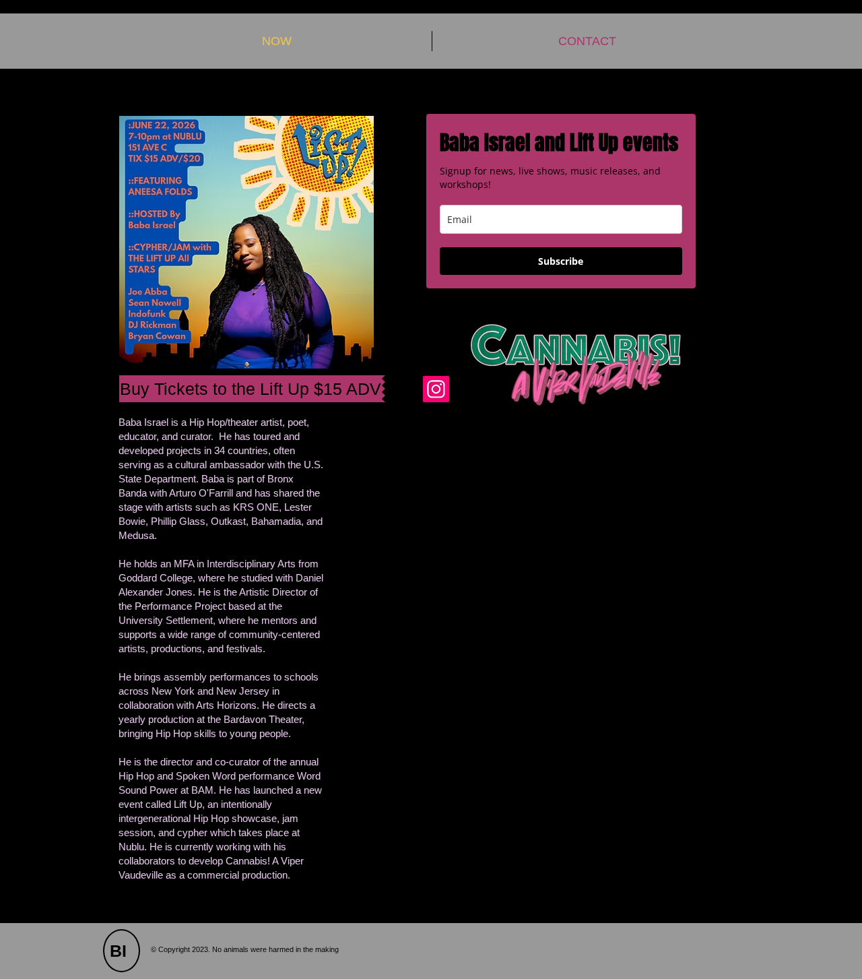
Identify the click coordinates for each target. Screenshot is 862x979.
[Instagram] (436, 389)
